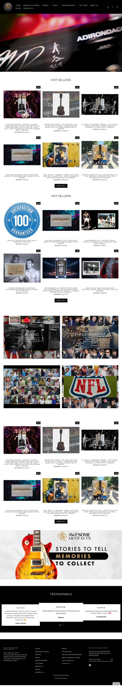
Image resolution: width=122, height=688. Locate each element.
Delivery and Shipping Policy (72, 654)
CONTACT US (28, 8)
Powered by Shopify (61, 678)
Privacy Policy (67, 651)
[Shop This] (32, 337)
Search (64, 648)
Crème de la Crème (31, 5)
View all (61, 186)
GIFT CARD (83, 5)
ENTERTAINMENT (68, 5)
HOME (18, 5)
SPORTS (45, 5)
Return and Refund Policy (71, 657)
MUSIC (55, 5)
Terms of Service (67, 660)
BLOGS (18, 8)
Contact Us (66, 663)
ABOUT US (94, 5)
